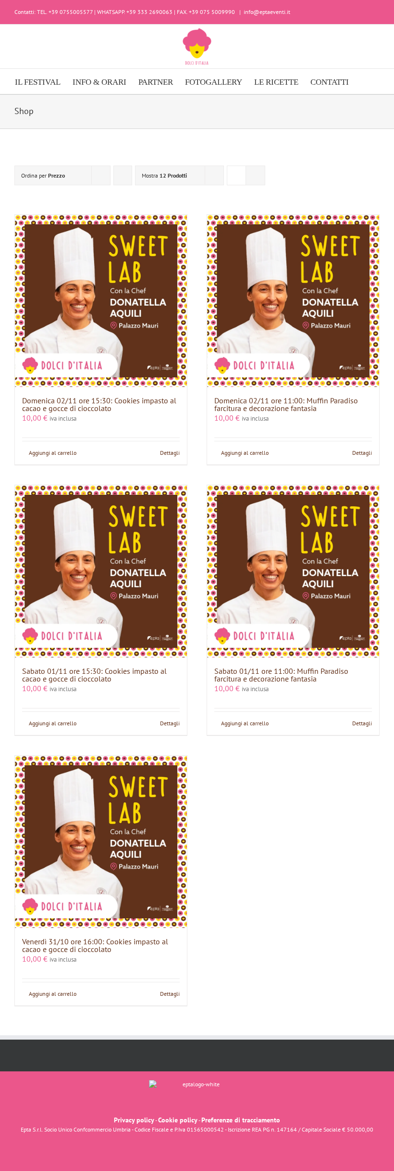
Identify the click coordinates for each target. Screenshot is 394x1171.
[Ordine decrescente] (122, 175)
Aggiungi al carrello (52, 452)
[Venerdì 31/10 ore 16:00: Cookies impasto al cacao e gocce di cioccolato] (101, 842)
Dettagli (170, 452)
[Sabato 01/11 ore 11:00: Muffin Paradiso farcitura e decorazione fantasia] (293, 571)
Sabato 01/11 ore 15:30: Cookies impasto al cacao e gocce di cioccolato (94, 674)
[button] (364, 81)
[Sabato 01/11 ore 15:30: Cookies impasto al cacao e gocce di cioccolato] (101, 571)
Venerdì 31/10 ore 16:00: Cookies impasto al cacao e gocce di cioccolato (95, 945)
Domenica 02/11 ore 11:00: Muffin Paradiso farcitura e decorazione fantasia (286, 404)
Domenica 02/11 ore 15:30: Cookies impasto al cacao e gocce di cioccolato (99, 404)
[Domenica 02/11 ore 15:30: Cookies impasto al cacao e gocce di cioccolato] (101, 301)
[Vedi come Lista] (255, 175)
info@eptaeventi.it (267, 11)
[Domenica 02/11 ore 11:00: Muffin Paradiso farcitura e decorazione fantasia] (293, 301)
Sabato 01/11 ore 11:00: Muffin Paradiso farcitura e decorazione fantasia (281, 674)
